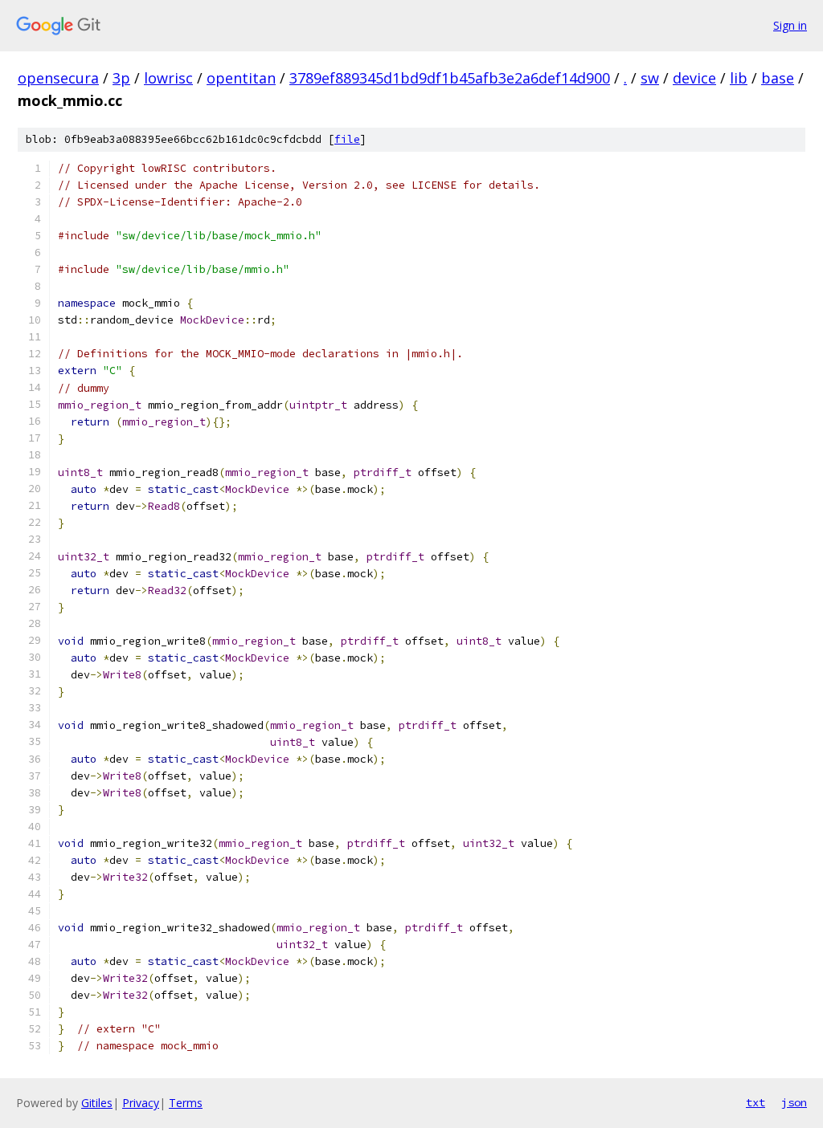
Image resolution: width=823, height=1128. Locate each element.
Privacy (140, 1102)
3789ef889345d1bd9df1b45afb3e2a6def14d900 (449, 78)
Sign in (790, 25)
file (347, 139)
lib (738, 78)
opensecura (58, 78)
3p (121, 78)
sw (650, 78)
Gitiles (97, 1102)
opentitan (241, 78)
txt (755, 1102)
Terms (186, 1102)
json (794, 1102)
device (694, 78)
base (777, 78)
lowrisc (168, 78)
